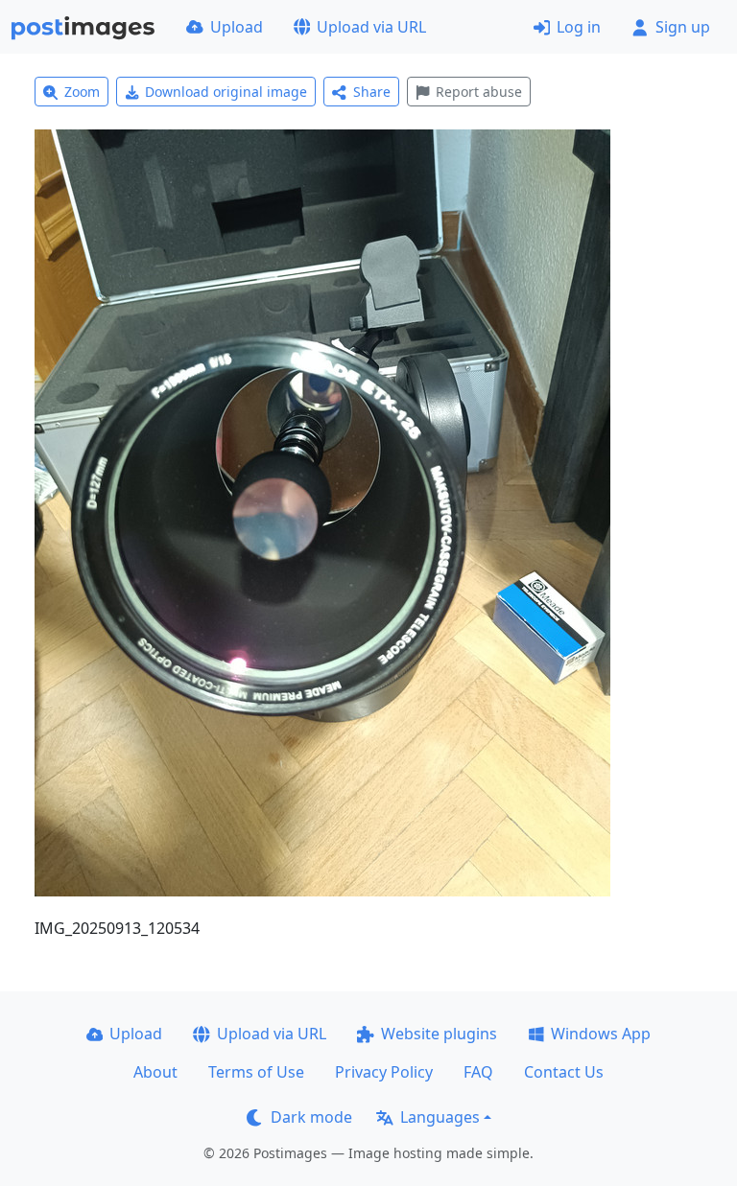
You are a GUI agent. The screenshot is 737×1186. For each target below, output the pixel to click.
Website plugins (439, 1033)
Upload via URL (371, 26)
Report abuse (479, 91)
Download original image (226, 91)
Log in (579, 26)
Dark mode (311, 1117)
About (155, 1071)
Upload (236, 26)
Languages (440, 1117)
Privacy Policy (384, 1071)
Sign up (682, 26)
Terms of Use (256, 1071)
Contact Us (564, 1071)
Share (372, 91)
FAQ (478, 1071)
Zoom (82, 91)
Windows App (601, 1033)
